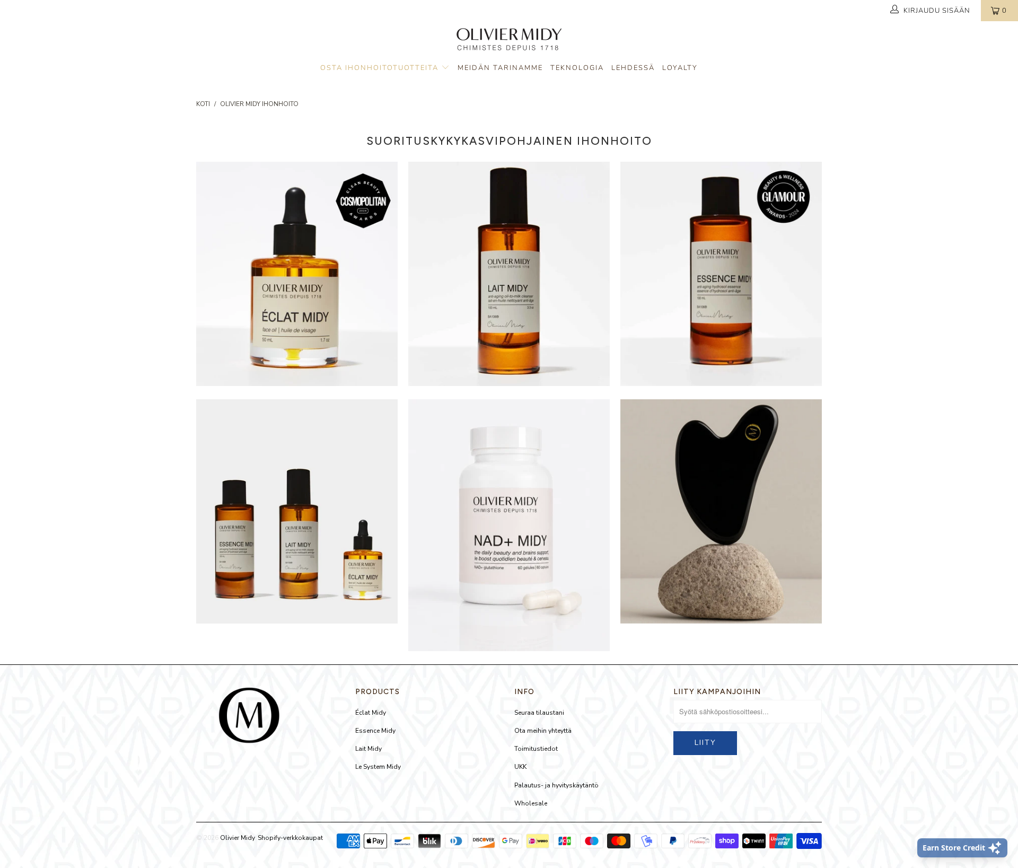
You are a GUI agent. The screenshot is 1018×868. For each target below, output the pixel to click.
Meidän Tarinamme (500, 68)
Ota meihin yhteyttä (543, 730)
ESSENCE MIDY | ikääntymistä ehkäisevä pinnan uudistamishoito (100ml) (721, 274)
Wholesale (530, 803)
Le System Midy (378, 766)
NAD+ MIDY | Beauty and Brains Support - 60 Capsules (509, 525)
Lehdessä (633, 68)
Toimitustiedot (536, 748)
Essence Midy (375, 730)
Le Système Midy (297, 511)
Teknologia (577, 68)
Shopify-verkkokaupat (290, 838)
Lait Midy (368, 748)
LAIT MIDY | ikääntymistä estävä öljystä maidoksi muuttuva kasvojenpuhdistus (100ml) (509, 274)
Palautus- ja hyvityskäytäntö (556, 785)
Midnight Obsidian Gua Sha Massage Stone (721, 511)
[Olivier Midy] (509, 41)
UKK (520, 766)
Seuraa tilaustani (539, 712)
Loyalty (680, 68)
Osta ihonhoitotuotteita (380, 68)
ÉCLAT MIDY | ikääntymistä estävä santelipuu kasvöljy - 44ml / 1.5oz (297, 274)
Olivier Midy (237, 838)
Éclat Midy (370, 712)
